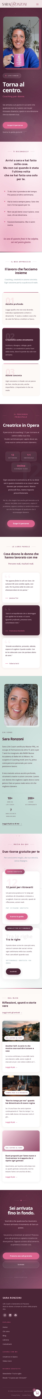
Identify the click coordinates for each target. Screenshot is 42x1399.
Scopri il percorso (15, 125)
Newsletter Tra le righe (12, 1373)
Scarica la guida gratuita (12, 132)
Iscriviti (13, 971)
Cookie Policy (26, 1395)
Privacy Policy (15, 1395)
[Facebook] (15, 1315)
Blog (4, 1335)
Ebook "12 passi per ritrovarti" (15, 1378)
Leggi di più (10, 1067)
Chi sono (6, 1331)
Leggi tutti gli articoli (11, 1012)
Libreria (6, 1340)
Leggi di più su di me (10, 824)
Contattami (7, 1344)
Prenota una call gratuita (21, 1256)
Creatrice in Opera (10, 1357)
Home (5, 1327)
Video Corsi (7, 1361)
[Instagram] (5, 1315)
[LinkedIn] (10, 1315)
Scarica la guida (17, 916)
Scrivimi (21, 1264)
